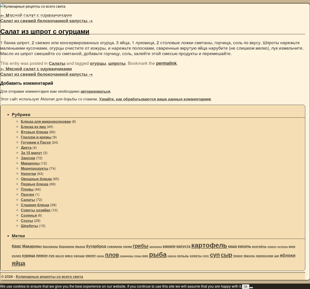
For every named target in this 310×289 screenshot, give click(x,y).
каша (232, 246)
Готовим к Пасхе (36, 142)
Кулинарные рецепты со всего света (42, 16)
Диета (26, 147)
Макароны (30, 163)
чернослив (264, 255)
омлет (91, 255)
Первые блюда (34, 184)
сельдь (183, 255)
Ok (246, 286)
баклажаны (50, 246)
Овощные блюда (36, 178)
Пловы (27, 189)
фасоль (249, 256)
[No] (251, 287)
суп (215, 254)
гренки (127, 246)
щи (276, 255)
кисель (244, 246)
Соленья (29, 215)
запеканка (155, 246)
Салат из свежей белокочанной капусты (46, 20)
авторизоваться (95, 91)
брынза (80, 246)
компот (272, 246)
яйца (18, 263)
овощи (79, 255)
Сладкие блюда (35, 204)
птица (137, 255)
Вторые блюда (34, 131)
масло (59, 256)
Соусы (27, 220)
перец (100, 255)
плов (112, 254)
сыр (226, 254)
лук (51, 255)
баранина (66, 246)
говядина (114, 246)
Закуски (28, 157)
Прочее (27, 194)
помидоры (126, 255)
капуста (183, 246)
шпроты (116, 63)
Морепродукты (34, 168)
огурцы (98, 63)
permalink (166, 63)
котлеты (283, 246)
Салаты (57, 63)
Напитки (28, 173)
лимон (42, 255)
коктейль (259, 246)
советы (196, 255)
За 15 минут (31, 152)
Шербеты (29, 225)
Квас (16, 246)
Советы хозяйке (35, 210)
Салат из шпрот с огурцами (44, 31)
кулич (16, 255)
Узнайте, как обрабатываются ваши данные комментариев (155, 99)
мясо (69, 255)
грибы (140, 245)
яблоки (287, 255)
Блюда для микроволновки (46, 121)
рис (145, 255)
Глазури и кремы (36, 137)
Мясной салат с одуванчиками (36, 68)
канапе (169, 246)
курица (28, 255)
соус (206, 256)
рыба (158, 254)
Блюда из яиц (33, 126)
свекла (171, 255)
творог (238, 256)
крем (292, 246)
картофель (209, 245)
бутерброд (96, 246)
